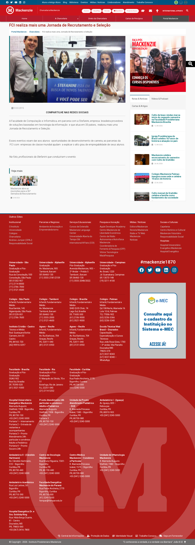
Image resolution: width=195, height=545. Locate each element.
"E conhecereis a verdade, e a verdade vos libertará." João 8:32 (153, 542)
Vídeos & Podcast (159, 99)
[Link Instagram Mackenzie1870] (24, 2)
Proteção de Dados (100, 536)
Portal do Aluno (132, 11)
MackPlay (96, 11)
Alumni (86, 11)
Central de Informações (72, 536)
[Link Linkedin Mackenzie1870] (20, 2)
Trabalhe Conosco (147, 536)
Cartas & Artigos (140, 106)
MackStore (119, 11)
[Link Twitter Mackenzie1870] (11, 2)
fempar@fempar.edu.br (50, 500)
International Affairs (173, 11)
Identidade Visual (124, 536)
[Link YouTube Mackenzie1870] (16, 2)
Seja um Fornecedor (173, 536)
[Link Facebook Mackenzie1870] (7, 2)
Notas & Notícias (139, 99)
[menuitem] (51, 2)
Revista (107, 11)
